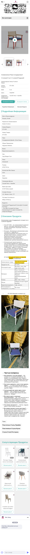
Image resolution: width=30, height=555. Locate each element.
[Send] (27, 552)
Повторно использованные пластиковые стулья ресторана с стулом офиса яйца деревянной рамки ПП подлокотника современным (22, 484)
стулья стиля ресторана (10, 432)
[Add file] (2, 552)
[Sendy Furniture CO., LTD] (15, 2)
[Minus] (28, 517)
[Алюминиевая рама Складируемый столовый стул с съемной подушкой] (14, 40)
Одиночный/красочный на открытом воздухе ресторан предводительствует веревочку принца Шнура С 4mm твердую (7, 484)
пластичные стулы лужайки (11, 425)
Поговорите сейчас (8, 101)
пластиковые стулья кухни (11, 428)
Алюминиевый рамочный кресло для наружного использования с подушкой (22, 461)
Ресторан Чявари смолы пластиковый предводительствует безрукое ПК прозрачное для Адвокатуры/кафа (7, 461)
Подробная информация (8, 106)
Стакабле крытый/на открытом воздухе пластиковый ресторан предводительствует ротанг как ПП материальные (7, 507)
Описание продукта (22, 106)
